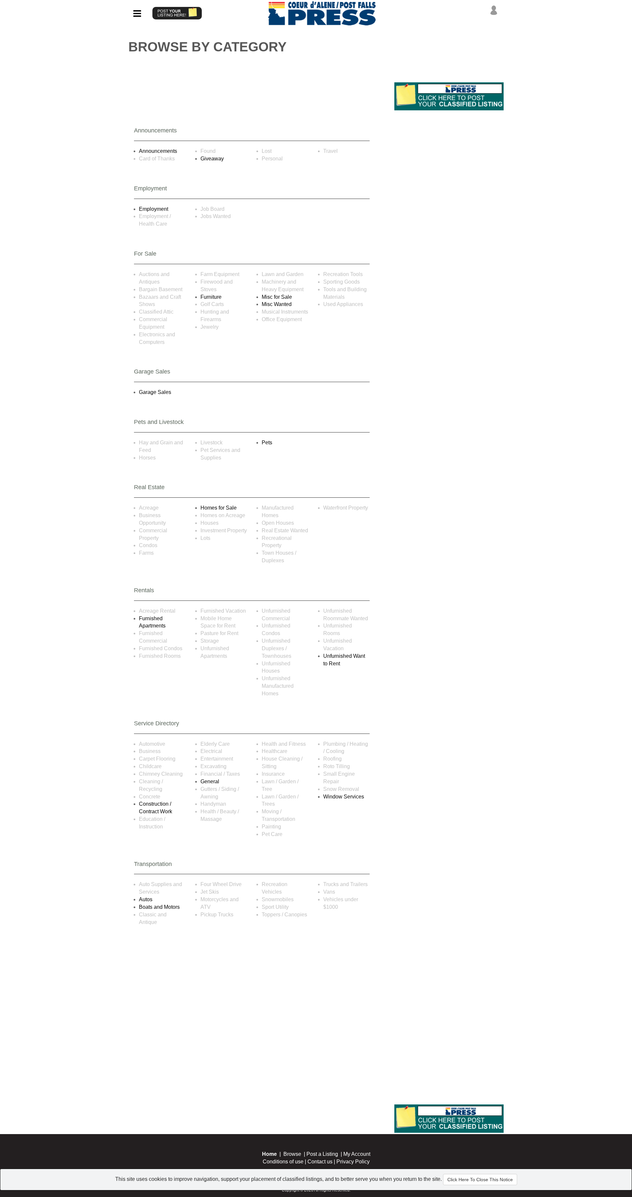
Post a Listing (322, 1154)
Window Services (343, 796)
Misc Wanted (277, 304)
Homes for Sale (218, 508)
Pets (267, 442)
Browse (292, 1154)
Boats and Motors (159, 907)
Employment (153, 209)
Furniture (211, 297)
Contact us (319, 1161)
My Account (356, 1154)
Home (269, 1154)
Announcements (158, 151)
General (209, 781)
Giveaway (212, 158)
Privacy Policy (353, 1161)
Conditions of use (283, 1161)
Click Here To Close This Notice (480, 1179)
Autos (145, 899)
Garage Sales (155, 392)
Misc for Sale (277, 297)
